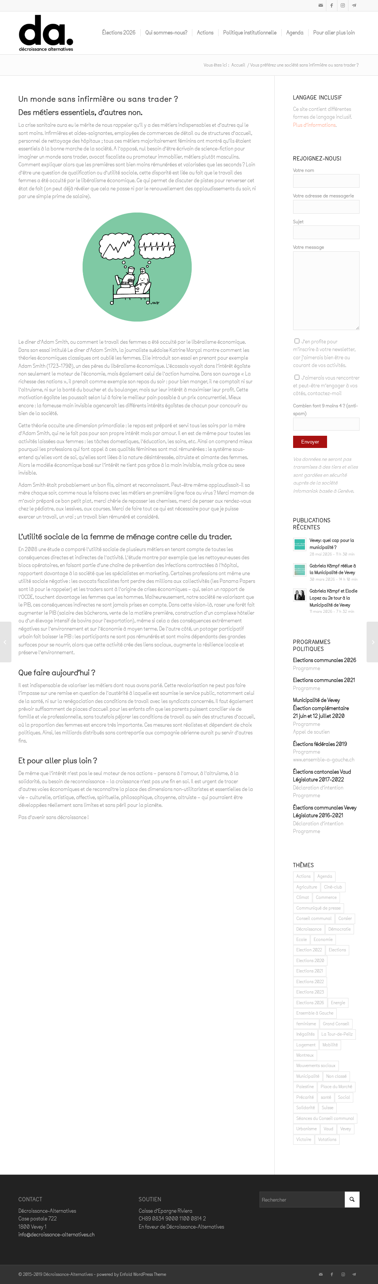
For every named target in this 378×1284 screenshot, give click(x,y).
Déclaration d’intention (318, 787)
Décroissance (309, 929)
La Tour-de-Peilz (337, 1034)
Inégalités (305, 1034)
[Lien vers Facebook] (331, 5)
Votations (327, 1139)
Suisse (327, 1108)
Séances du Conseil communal (325, 1118)
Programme (306, 668)
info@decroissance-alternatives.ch (56, 1234)
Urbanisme (306, 1129)
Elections (337, 950)
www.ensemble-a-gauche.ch (323, 759)
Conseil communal (313, 918)
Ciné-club (333, 887)
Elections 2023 (310, 992)
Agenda (324, 876)
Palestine (305, 1087)
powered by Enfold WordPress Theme (131, 1274)
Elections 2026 (310, 1003)
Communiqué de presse (318, 908)
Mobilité (330, 1045)
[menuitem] (118, 32)
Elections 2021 (309, 971)
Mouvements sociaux (316, 1066)
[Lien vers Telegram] (354, 5)
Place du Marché (336, 1087)
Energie (338, 1003)
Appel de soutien (311, 732)
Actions (303, 876)
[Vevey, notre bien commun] (5, 642)
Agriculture (306, 887)
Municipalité (307, 1076)
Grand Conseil (336, 1024)
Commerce (326, 897)
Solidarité (305, 1108)
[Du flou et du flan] (372, 642)
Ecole (301, 939)
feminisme (306, 1024)
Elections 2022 (310, 982)
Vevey (345, 1129)
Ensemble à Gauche (314, 1013)
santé (326, 1097)
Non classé (336, 1076)
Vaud (328, 1129)
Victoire (303, 1139)
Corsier (345, 918)
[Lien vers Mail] (320, 5)
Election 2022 (309, 950)
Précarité (305, 1097)
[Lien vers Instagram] (342, 5)
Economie (323, 939)
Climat (302, 897)
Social (344, 1097)
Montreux (305, 1055)
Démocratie (340, 929)
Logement (306, 1045)
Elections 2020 (310, 961)
